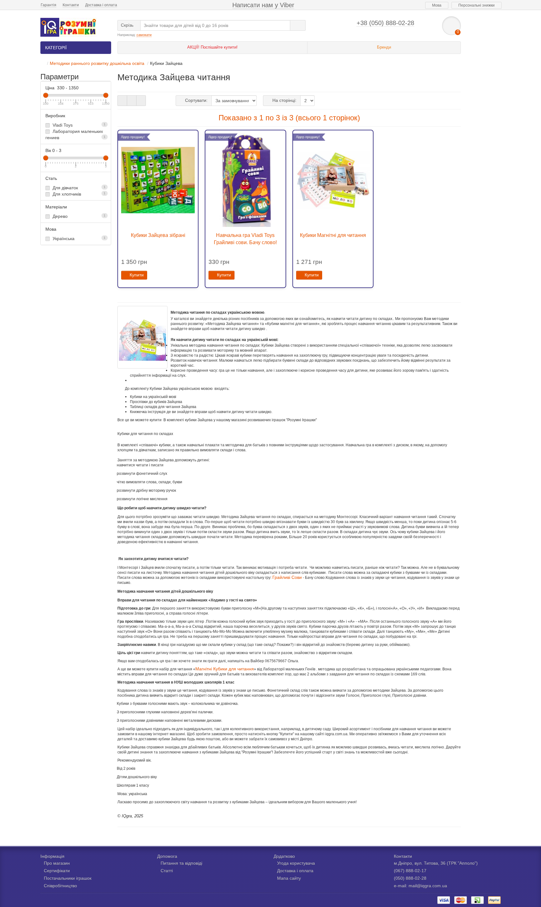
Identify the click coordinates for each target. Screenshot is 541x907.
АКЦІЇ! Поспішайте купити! (212, 47)
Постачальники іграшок (67, 878)
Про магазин (57, 863)
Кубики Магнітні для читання (333, 235)
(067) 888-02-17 (410, 870)
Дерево (78, 216)
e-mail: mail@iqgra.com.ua (420, 885)
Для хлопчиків (78, 194)
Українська (78, 238)
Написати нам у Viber (263, 5)
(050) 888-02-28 (410, 878)
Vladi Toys (78, 125)
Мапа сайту (289, 878)
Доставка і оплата (101, 5)
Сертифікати (57, 870)
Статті (167, 870)
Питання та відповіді (181, 863)
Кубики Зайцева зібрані (158, 235)
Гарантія (48, 5)
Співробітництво (60, 885)
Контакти (71, 5)
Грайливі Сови (287, 577)
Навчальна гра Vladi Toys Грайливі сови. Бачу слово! (245, 238)
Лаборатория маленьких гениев (75, 134)
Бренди (384, 47)
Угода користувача (296, 863)
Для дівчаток (78, 187)
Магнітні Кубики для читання (224, 668)
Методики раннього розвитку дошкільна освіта (97, 63)
